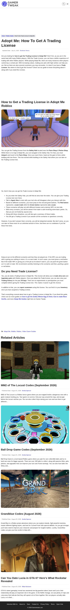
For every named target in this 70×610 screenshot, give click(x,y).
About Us (22, 604)
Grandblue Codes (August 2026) (21, 513)
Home (3, 36)
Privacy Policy (44, 604)
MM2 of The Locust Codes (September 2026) (29, 385)
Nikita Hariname (26, 586)
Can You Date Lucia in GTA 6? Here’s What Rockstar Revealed (33, 580)
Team (28, 604)
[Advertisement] (35, 20)
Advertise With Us (12, 604)
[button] (63, 3)
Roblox (19, 331)
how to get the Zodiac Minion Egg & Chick (37, 297)
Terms (53, 604)
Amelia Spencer (26, 390)
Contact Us (35, 604)
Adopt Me (7, 331)
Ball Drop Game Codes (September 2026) (26, 449)
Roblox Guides (10, 36)
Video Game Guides (29, 331)
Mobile (13, 331)
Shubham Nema (24, 50)
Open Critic (59, 604)
